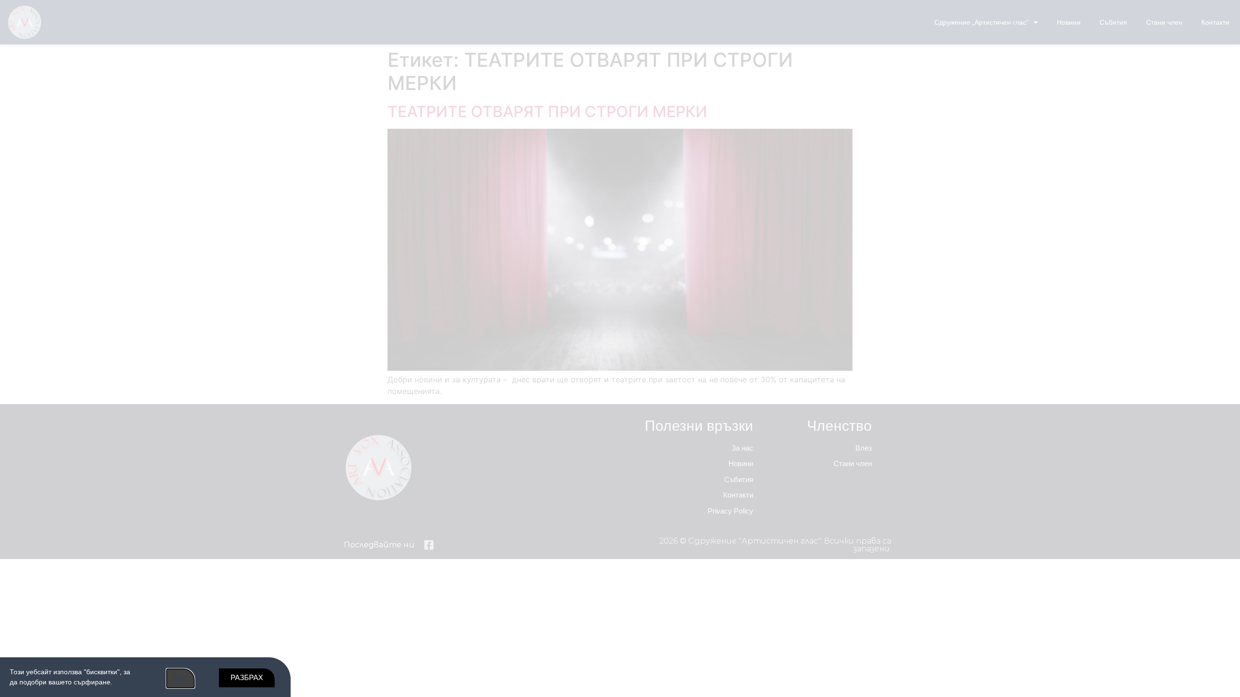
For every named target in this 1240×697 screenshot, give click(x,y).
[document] (620, 348)
